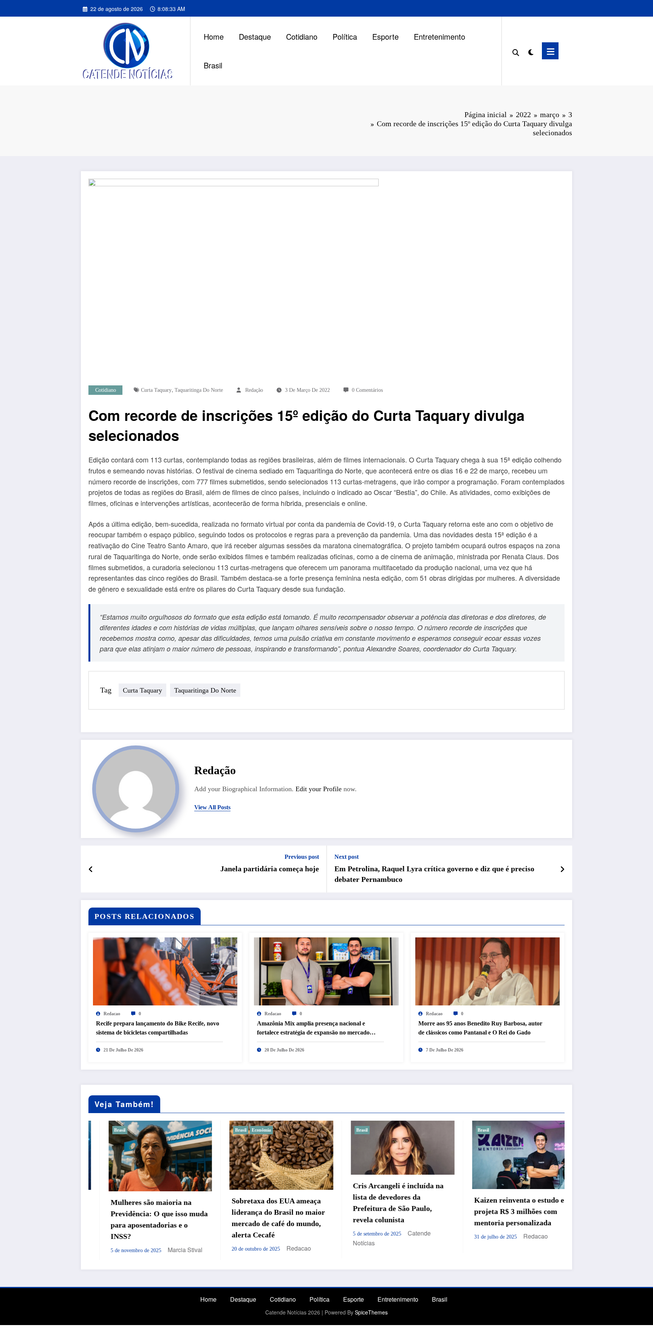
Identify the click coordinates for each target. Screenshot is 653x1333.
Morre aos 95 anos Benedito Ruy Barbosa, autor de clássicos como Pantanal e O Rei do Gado (480, 1028)
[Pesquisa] (515, 51)
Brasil (213, 65)
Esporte (385, 36)
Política (345, 36)
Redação (254, 390)
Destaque (255, 36)
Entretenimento (439, 36)
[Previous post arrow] (90, 869)
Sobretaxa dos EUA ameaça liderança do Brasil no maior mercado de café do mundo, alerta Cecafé (141, 1218)
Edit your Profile (319, 789)
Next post (346, 857)
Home (214, 36)
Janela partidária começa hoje (269, 868)
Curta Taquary (156, 390)
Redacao (112, 1013)
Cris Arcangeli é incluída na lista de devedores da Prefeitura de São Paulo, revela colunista (260, 1202)
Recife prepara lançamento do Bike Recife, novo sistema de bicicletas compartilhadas (157, 1028)
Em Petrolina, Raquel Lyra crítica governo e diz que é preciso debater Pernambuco (434, 873)
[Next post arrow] (562, 869)
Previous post (302, 857)
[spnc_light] (530, 50)
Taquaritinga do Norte (199, 390)
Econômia (124, 1130)
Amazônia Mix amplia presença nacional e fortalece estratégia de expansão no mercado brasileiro (313, 1028)
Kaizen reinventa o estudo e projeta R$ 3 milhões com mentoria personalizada (382, 1211)
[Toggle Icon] (550, 50)
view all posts (212, 807)
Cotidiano (301, 36)
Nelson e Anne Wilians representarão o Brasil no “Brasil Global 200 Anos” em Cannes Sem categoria (505, 1217)
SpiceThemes (371, 1310)
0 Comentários (367, 390)
